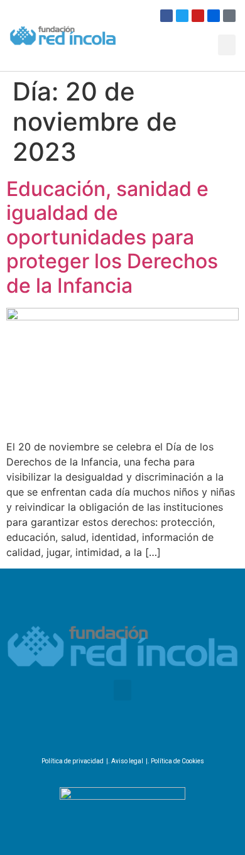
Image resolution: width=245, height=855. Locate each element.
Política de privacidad (72, 761)
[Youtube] (198, 15)
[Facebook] (166, 15)
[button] (227, 45)
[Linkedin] (155, 735)
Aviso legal (127, 761)
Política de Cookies (177, 761)
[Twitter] (182, 15)
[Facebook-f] (83, 735)
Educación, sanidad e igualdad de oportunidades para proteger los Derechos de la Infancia (112, 237)
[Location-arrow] (229, 15)
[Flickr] (213, 15)
